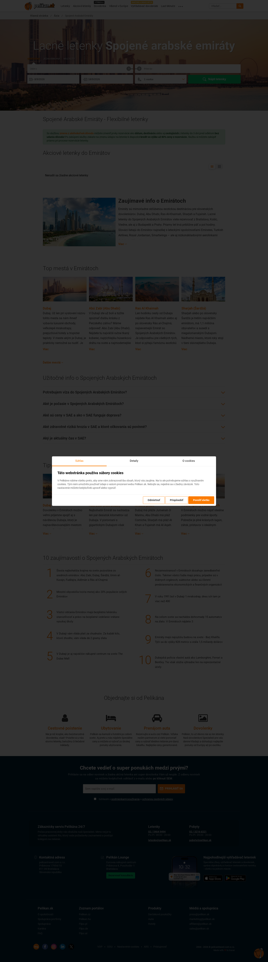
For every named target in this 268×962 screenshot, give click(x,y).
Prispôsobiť (176, 500)
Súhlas (79, 460)
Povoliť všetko (201, 500)
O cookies (188, 460)
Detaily (134, 460)
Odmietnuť (154, 500)
